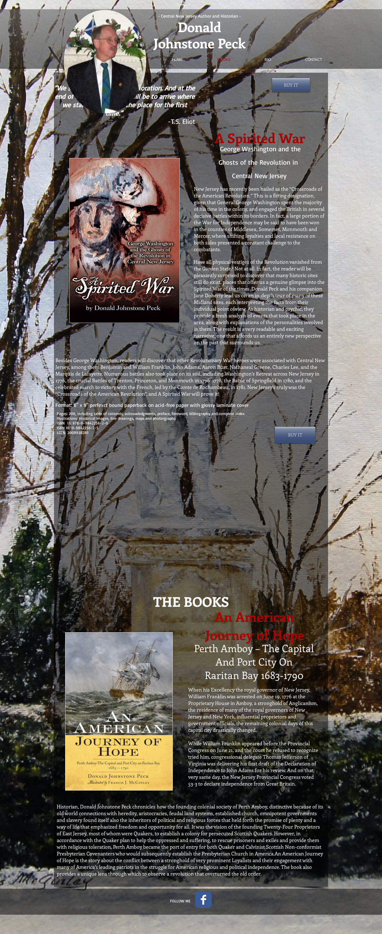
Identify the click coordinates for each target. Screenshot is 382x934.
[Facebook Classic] (203, 899)
